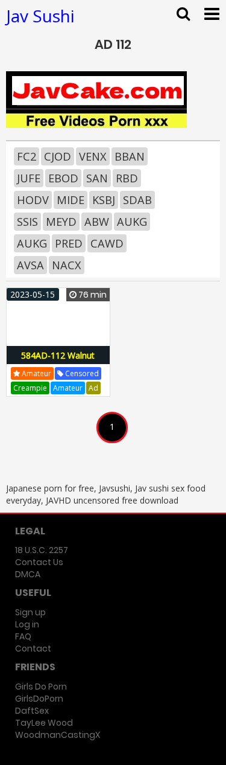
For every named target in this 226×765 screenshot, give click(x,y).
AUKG (132, 221)
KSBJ (103, 200)
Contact (33, 648)
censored (81, 373)
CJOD (57, 156)
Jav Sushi (40, 15)
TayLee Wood (44, 723)
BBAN (130, 156)
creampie (30, 388)
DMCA (27, 574)
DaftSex (32, 711)
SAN (97, 178)
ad (93, 388)
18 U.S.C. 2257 (41, 550)
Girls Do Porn (41, 686)
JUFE (28, 178)
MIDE (70, 200)
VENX (93, 156)
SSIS (27, 221)
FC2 (26, 156)
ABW (96, 221)
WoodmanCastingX (57, 735)
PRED (69, 243)
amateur (35, 373)
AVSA (30, 265)
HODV (33, 200)
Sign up (30, 612)
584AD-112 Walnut (58, 355)
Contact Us (39, 562)
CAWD (107, 243)
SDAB (137, 200)
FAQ (23, 636)
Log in (27, 624)
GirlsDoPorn (39, 699)
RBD (127, 178)
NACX (66, 265)
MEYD (61, 221)
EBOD (63, 178)
